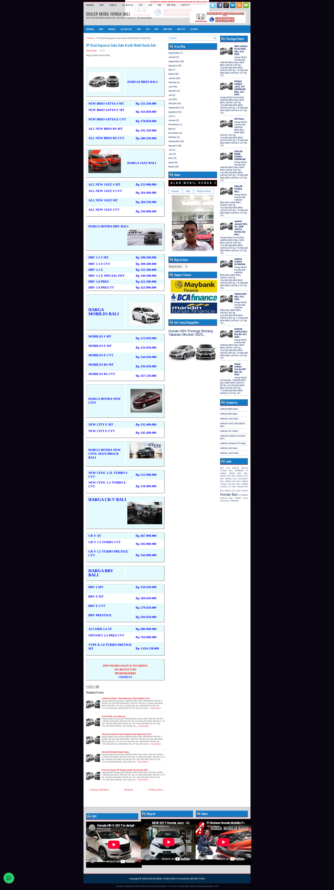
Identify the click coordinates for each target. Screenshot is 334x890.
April (170, 162)
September (174, 53)
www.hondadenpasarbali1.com (204, 886)
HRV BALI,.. (239, 119)
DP (247, 470)
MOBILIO (113, 4)
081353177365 (197, 878)
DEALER (235, 468)
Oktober (172, 82)
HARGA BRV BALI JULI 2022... (240, 296)
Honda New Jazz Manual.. (114, 716)
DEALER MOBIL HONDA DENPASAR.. (240, 155)
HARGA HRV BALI (229, 448)
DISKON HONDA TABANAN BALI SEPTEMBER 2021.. (126, 698)
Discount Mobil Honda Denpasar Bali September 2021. (127, 734)
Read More (156, 708)
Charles (163, 886)
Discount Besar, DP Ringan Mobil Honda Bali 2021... (126, 770)
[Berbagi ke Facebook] (97, 687)
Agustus (172, 65)
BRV (141, 4)
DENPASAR (239, 470)
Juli (170, 95)
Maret (171, 74)
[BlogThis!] (91, 687)
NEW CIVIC (171, 4)
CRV (150, 4)
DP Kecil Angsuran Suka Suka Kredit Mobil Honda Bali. (121, 45)
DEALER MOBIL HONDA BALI (108, 14)
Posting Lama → (157, 789)
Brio (228, 468)
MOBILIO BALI (226, 498)
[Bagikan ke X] (94, 687)
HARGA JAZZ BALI (229, 453)
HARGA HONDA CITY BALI (233, 443)
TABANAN (234, 501)
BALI (222, 468)
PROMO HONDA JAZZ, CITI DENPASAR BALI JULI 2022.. (240, 88)
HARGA (223, 473)
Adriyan (129, 886)
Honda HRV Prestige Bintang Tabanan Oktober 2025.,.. (190, 333)
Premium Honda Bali (178, 886)
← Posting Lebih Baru (98, 789)
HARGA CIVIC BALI (229, 418)
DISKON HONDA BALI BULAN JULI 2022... (240, 333)
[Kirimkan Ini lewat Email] (87, 687)
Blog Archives (204, 191)
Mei (170, 69)
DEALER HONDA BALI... (238, 189)
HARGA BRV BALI (229, 414)
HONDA (244, 491)
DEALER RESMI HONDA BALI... (116, 752)
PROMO (238, 498)
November (173, 124)
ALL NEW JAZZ (128, 4)
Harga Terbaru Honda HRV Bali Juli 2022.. (240, 369)
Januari (172, 57)
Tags (188, 191)
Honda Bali (91, 51)
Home (90, 38)
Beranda (90, 4)
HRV (159, 4)
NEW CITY (185, 4)
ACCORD (194, 29)
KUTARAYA (243, 495)
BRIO (102, 4)
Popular (175, 191)
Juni (170, 86)
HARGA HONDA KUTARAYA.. (240, 262)
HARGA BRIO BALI (229, 409)
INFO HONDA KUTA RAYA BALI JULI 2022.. (241, 50)
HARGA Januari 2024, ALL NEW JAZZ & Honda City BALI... (241, 228)
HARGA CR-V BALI (229, 431)
